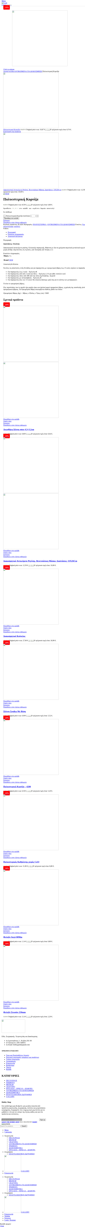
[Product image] (31, 417)
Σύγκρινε (7, 1218)
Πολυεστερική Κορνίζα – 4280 (17, 786)
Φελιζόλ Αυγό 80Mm (12, 937)
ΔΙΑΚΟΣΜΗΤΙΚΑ (13, 1092)
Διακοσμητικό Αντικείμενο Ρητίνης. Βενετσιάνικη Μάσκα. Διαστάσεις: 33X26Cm (32, 190)
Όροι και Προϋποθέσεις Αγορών (17, 1055)
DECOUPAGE (11, 1080)
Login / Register (10, 1220)
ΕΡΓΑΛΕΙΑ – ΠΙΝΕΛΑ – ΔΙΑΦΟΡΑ (19, 1088)
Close (2, 1226)
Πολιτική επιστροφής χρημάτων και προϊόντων (22, 1057)
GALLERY (10, 1097)
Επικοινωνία (10, 1063)
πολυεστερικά (8, 226)
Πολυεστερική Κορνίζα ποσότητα (18, 216)
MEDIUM (10, 1084)
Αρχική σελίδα (8, 71)
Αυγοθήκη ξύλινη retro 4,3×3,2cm (18, 429)
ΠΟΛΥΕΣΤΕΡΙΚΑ (39, 224)
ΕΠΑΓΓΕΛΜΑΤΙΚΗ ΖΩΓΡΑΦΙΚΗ (19, 1094)
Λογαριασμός (11, 1061)
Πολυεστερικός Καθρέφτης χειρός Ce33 (21, 862)
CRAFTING (10, 1086)
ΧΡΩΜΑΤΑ (10, 1082)
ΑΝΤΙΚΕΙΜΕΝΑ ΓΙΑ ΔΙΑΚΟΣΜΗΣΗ (28, 71)
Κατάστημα (10, 1065)
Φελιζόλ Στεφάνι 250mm (14, 1012)
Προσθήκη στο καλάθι (11, 218)
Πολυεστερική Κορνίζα (11, 129)
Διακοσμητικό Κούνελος (14, 636)
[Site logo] (4, 3)
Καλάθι (8, 1069)
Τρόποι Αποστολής (13, 1059)
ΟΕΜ (11, 260)
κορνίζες (17, 226)
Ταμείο (8, 1067)
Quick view (7, 421)
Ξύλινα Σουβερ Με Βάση (14, 711)
